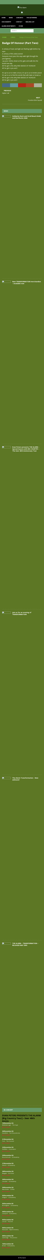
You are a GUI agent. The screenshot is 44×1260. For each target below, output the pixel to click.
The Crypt (15, 1125)
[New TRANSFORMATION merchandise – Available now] (6, 361)
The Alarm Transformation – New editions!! (25, 779)
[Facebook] (18, 2)
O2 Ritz (12, 1189)
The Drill (10, 1221)
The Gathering (31, 18)
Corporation (12, 1149)
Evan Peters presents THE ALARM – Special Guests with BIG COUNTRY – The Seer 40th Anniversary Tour (25, 449)
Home (4, 18)
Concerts (19, 18)
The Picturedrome (14, 1133)
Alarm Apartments (8, 26)
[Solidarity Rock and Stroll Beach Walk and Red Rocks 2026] (6, 195)
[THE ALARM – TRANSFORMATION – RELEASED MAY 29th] (6, 1022)
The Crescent (10, 1141)
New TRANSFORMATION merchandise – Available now (26, 283)
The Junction (13, 1237)
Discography (6, 22)
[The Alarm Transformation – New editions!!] (6, 857)
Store (21, 26)
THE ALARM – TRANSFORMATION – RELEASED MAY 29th (25, 944)
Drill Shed (11, 1173)
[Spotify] (26, 2)
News (11, 18)
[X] (22, 2)
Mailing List (30, 22)
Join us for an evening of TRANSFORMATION (21, 613)
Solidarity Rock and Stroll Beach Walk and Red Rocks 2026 (26, 117)
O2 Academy (15, 1157)
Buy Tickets (6, 1127)
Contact (19, 22)
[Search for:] (22, 31)
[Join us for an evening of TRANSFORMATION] (6, 692)
